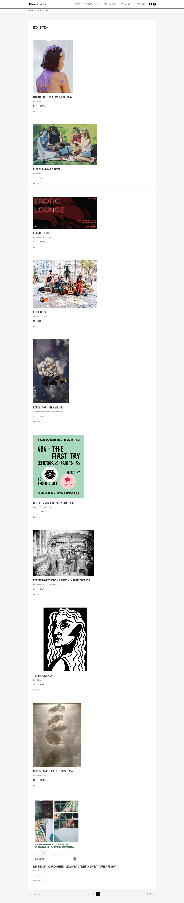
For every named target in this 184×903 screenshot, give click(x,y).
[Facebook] (150, 4)
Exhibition (37, 101)
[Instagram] (154, 4)
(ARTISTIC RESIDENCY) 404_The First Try (56, 502)
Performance (46, 237)
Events (89, 4)
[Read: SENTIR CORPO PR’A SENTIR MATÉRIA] (57, 735)
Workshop (59, 412)
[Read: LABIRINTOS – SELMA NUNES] (51, 371)
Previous (35, 894)
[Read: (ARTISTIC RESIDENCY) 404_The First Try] (58, 466)
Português (140, 4)
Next (150, 894)
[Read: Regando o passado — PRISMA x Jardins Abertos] (63, 553)
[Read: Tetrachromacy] (65, 639)
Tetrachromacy (42, 675)
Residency (52, 507)
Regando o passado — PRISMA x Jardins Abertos (61, 580)
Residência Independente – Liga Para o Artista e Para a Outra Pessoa (74, 866)
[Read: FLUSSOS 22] (65, 284)
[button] (81, 4)
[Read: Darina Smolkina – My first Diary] (53, 66)
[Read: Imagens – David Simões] (65, 144)
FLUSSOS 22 (39, 312)
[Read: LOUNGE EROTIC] (65, 212)
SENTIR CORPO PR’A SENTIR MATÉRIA (53, 771)
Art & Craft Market (40, 412)
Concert (36, 316)
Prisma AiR (125, 4)
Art (96, 4)
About (77, 4)
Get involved (110, 4)
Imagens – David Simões (46, 169)
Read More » (38, 111)
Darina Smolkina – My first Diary (52, 97)
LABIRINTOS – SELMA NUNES (48, 407)
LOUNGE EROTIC (41, 233)
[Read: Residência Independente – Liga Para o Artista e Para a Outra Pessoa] (55, 830)
